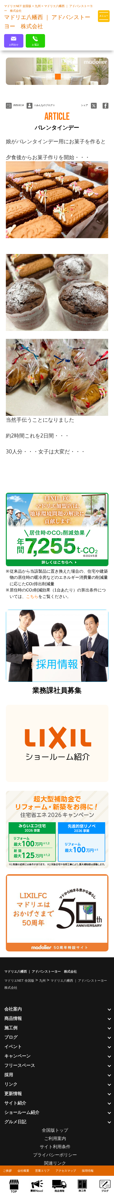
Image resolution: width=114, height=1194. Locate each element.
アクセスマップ (66, 1170)
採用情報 (88, 1170)
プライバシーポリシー (55, 1154)
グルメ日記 (15, 1121)
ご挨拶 (7, 1170)
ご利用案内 (55, 1138)
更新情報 (13, 1093)
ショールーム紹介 (21, 1112)
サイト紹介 (15, 1102)
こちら (32, 596)
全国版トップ (55, 1130)
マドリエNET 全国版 (18, 6)
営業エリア (42, 1170)
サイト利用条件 (55, 1146)
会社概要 (23, 1170)
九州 (38, 6)
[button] (48, 76)
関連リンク (55, 1163)
